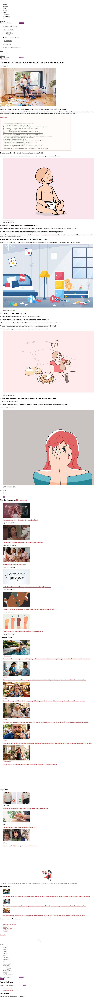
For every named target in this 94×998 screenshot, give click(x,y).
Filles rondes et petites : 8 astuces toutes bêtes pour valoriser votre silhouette (25, 808)
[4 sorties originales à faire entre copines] (48, 554)
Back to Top (3, 935)
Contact (5, 927)
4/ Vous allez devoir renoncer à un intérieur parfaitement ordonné (20, 128)
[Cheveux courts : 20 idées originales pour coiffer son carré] (48, 835)
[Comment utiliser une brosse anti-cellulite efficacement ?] (48, 816)
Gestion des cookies (7, 928)
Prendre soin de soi (11, 37)
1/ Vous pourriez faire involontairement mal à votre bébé (18, 123)
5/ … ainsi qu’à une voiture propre (12, 130)
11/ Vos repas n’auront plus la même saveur (14, 139)
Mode (4, 13)
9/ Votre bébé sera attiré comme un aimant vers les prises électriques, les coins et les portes (27, 136)
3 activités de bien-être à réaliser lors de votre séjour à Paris (20, 520)
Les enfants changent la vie (6, 111)
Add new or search (4, 985)
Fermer (1, 944)
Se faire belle (9, 30)
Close (2, 978)
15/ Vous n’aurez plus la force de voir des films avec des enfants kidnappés (23, 145)
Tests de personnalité (12, 47)
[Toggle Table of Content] (1, 121)
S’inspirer (8, 41)
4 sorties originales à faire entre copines (14, 564)
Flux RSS (5, 931)
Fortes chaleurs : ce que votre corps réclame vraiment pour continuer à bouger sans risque (30, 764)
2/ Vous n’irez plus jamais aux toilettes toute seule (16, 125)
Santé (5, 11)
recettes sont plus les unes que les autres (45, 234)
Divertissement (21, 500)
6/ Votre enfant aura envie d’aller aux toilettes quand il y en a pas (20, 131)
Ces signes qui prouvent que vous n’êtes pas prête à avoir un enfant (23, 542)
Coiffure (6, 15)
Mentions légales (7, 929)
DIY (4, 19)
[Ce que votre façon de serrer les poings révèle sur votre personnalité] (48, 621)
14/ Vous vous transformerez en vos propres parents (17, 144)
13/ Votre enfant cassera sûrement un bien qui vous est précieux (20, 142)
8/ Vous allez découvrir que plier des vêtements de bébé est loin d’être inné (23, 134)
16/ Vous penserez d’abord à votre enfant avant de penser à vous (20, 147)
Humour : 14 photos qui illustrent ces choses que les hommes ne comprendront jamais (28, 609)
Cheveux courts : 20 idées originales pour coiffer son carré (20, 846)
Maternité (6, 17)
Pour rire (7, 44)
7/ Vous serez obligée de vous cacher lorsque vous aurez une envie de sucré (23, 133)
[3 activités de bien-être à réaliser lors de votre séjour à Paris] (48, 510)
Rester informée (10, 26)
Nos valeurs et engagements (9, 924)
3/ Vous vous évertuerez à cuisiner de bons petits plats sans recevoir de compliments (25, 126)
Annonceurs (6, 925)
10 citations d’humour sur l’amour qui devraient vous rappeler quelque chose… (27, 587)
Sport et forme (7, 656)
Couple (5, 9)
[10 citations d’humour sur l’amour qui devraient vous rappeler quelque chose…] (48, 577)
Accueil (5, 5)
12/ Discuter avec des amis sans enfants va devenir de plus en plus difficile (23, 140)
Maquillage (10, 33)
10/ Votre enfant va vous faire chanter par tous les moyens (18, 137)
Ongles (9, 35)
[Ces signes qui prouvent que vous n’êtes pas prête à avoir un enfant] (48, 532)
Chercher (22, 22)
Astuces (5, 7)
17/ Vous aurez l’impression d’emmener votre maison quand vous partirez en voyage (25, 148)
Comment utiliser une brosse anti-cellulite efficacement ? (19, 827)
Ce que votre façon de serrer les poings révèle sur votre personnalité (23, 631)
